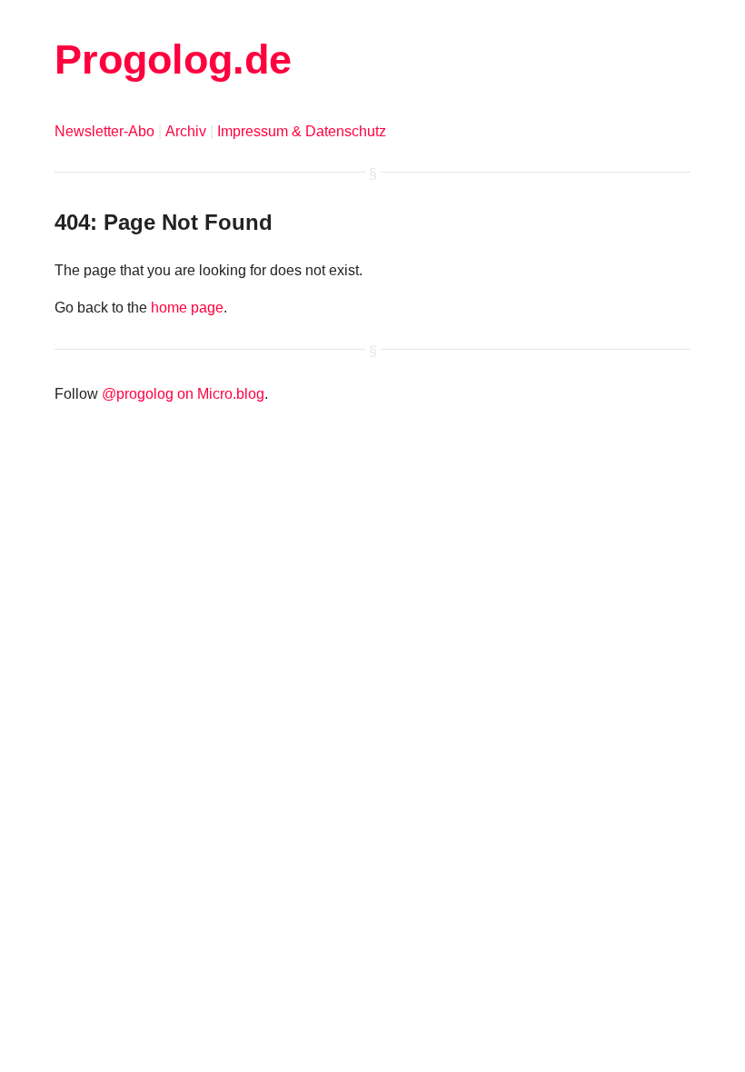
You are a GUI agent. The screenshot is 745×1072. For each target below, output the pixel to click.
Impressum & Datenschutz (301, 131)
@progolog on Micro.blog (183, 394)
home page (187, 307)
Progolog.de (173, 59)
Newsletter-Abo (104, 131)
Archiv (185, 131)
